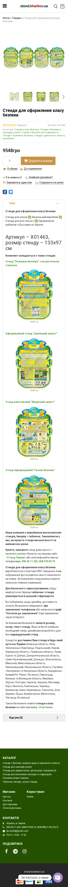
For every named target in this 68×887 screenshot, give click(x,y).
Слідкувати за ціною (51, 182)
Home (6, 18)
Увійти (30, 796)
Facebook (6, 851)
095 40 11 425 (30, 561)
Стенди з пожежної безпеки (18, 135)
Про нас (7, 796)
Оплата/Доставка (12, 808)
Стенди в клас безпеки (26, 129)
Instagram (24, 851)
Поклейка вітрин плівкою (15, 778)
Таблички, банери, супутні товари (20, 782)
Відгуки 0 (22, 125)
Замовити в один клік (19, 182)
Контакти (7, 800)
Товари (16, 18)
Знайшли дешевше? (41, 177)
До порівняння (33, 168)
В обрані (12, 168)
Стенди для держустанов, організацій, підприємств (29, 770)
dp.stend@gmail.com (17, 831)
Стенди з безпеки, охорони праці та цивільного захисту (31, 763)
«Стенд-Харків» (16, 557)
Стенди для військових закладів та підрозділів (27, 774)
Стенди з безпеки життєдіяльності (40, 132)
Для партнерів (10, 804)
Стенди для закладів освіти (17, 767)
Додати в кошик (40, 161)
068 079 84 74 (47, 561)
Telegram (15, 851)
